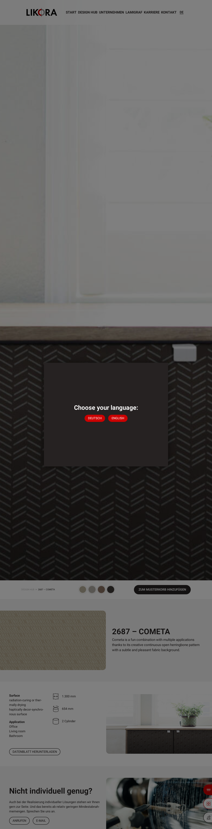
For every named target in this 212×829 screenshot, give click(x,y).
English (118, 418)
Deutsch (95, 418)
